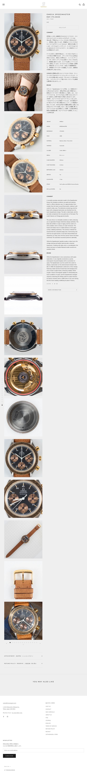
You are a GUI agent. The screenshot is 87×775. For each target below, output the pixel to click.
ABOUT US (49, 715)
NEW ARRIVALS (50, 712)
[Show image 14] (36, 642)
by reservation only (17, 713)
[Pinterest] (56, 283)
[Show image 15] (23, 644)
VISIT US (48, 706)
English (6, 766)
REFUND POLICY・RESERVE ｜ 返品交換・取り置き (20, 663)
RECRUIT (48, 731)
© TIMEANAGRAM (9, 770)
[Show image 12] (32, 642)
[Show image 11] (30, 642)
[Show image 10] (28, 642)
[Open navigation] (4, 4)
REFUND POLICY (50, 729)
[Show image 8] (24, 642)
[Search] (80, 4)
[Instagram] (7, 716)
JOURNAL (48, 720)
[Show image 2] (12, 642)
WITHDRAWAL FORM (52, 734)
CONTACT (48, 709)
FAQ (47, 717)
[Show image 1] (10, 642)
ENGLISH (48, 723)
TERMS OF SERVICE (51, 726)
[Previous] (6, 643)
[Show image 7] (22, 642)
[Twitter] (54, 283)
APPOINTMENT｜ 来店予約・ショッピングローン (18, 656)
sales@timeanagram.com (9, 703)
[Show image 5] (18, 642)
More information (54, 289)
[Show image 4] (16, 642)
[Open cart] (83, 5)
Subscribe (9, 755)
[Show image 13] (34, 642)
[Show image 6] (20, 642)
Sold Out (62, 27)
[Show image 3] (14, 642)
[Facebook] (52, 283)
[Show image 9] (26, 642)
